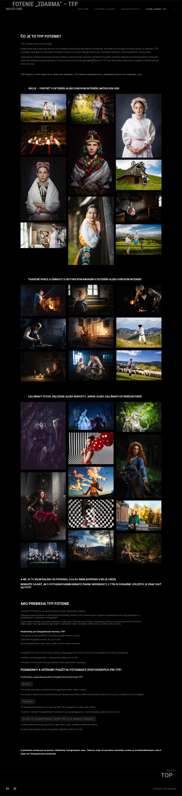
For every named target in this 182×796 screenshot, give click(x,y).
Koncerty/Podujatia (130, 9)
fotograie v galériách (105, 9)
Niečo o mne (83, 9)
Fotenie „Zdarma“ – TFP (156, 9)
